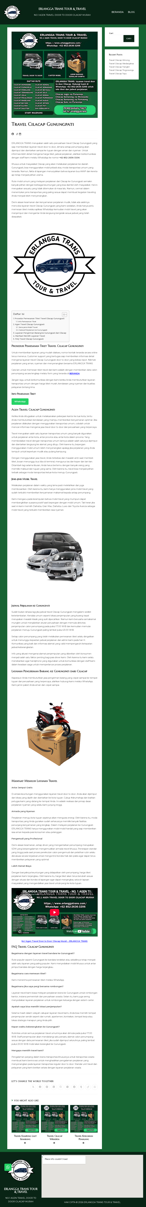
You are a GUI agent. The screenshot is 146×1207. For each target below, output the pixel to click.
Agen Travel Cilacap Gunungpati (29, 324)
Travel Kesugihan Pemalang (84, 1137)
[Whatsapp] (8, 1167)
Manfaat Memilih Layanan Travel (30, 336)
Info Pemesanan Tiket (27, 322)
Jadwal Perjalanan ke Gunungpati (33, 330)
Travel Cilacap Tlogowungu (121, 70)
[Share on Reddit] (74, 1087)
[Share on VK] (67, 1087)
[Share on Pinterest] (47, 1087)
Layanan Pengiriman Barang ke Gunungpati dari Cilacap (40, 333)
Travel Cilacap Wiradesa (54, 1137)
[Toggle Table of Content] (63, 314)
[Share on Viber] (60, 1087)
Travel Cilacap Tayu (118, 73)
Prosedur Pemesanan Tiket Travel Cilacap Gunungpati (39, 318)
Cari (111, 33)
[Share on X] (33, 1087)
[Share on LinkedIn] (54, 1087)
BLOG (131, 12)
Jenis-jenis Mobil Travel (28, 327)
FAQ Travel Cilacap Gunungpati (29, 339)
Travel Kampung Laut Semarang (25, 1137)
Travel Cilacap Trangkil (119, 67)
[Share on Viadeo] (88, 1087)
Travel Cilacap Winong (119, 60)
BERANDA (117, 12)
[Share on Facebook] (40, 1087)
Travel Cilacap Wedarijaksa (121, 63)
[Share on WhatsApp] (95, 1087)
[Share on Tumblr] (81, 1087)
